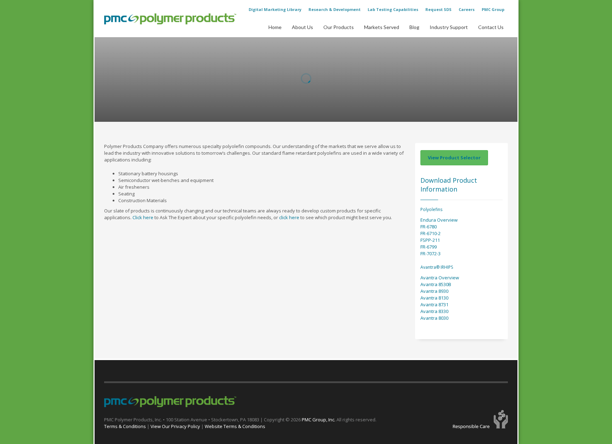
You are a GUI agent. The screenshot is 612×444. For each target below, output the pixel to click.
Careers (467, 9)
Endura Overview (439, 220)
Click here (142, 217)
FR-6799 (428, 247)
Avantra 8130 (434, 298)
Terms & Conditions (125, 426)
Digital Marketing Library (275, 9)
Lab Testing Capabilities (393, 9)
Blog (414, 27)
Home (275, 27)
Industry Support (449, 27)
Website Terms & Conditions (235, 426)
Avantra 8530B (435, 284)
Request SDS (438, 9)
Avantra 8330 (434, 311)
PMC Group (493, 9)
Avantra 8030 (434, 318)
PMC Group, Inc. (319, 419)
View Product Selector (454, 157)
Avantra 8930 (434, 291)
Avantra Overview (439, 277)
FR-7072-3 (430, 253)
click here (289, 217)
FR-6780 (428, 226)
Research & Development (334, 9)
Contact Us (491, 27)
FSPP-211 (430, 240)
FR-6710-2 (430, 233)
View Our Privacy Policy (175, 426)
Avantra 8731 (434, 304)
